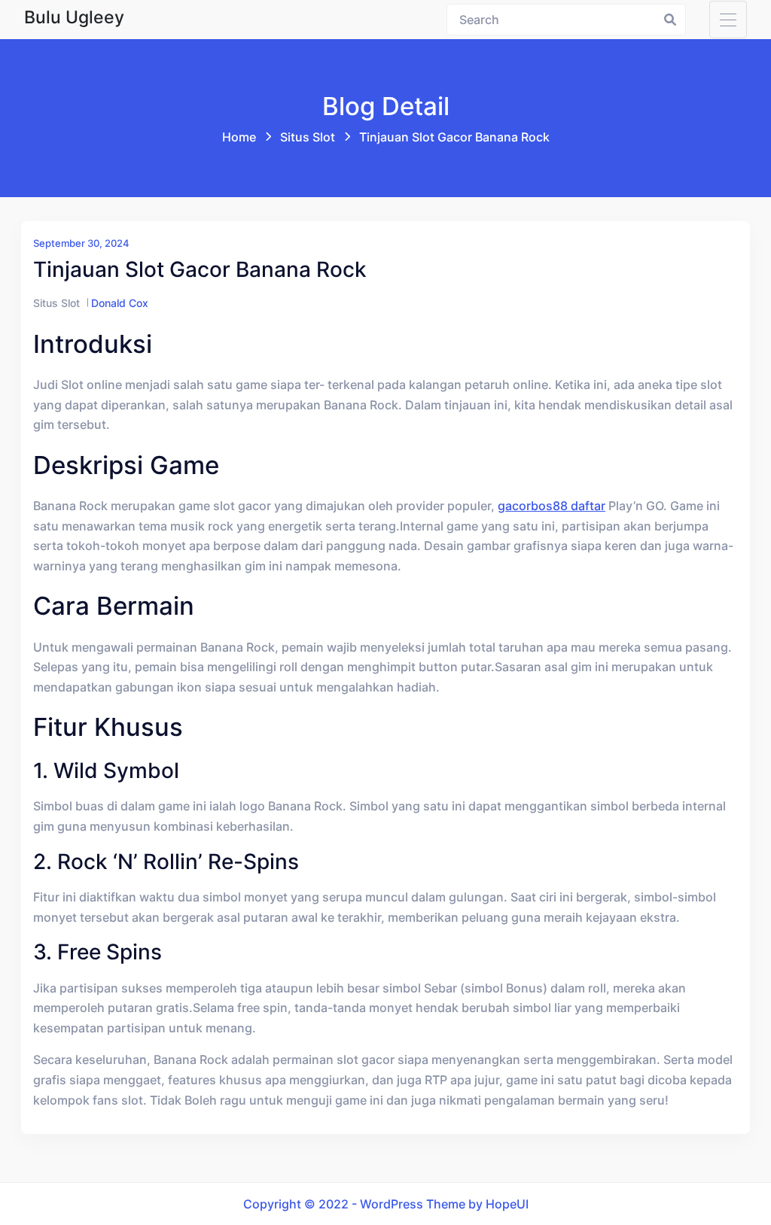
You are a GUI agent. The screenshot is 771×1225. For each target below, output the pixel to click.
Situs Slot (307, 136)
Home (239, 136)
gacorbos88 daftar (551, 505)
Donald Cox (119, 302)
